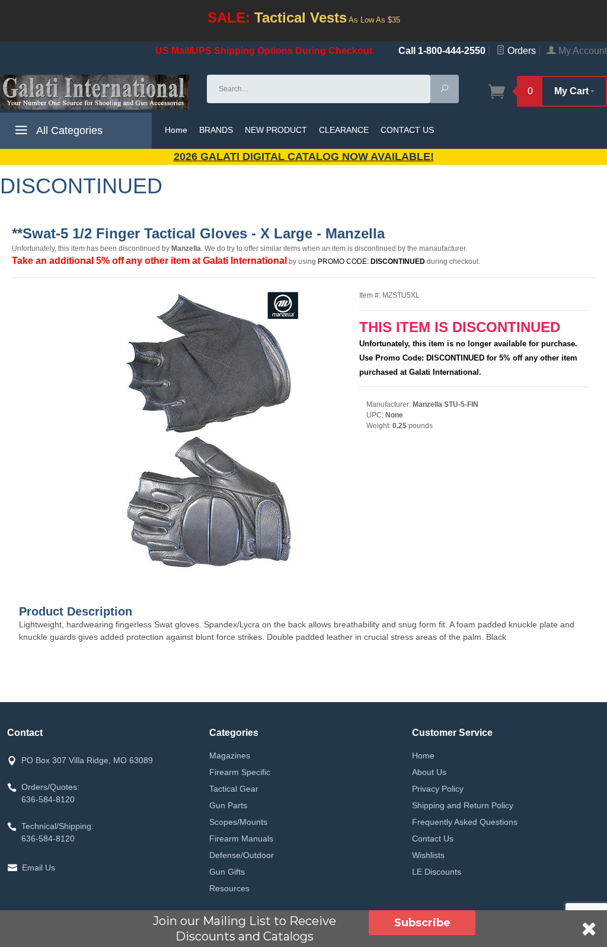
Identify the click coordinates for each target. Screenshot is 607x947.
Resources (229, 888)
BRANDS (216, 130)
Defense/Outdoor (241, 855)
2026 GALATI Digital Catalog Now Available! (304, 156)
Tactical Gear (233, 788)
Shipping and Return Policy (462, 805)
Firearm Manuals (241, 838)
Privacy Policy (438, 788)
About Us (429, 772)
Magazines (229, 755)
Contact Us (432, 838)
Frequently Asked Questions (464, 822)
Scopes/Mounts (238, 822)
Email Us (38, 867)
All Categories (68, 130)
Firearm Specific (239, 772)
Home (176, 130)
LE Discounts (436, 871)
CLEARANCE (344, 130)
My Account (581, 51)
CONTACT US (407, 130)
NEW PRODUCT (276, 130)
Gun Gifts (227, 871)
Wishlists (428, 855)
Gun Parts (228, 805)
